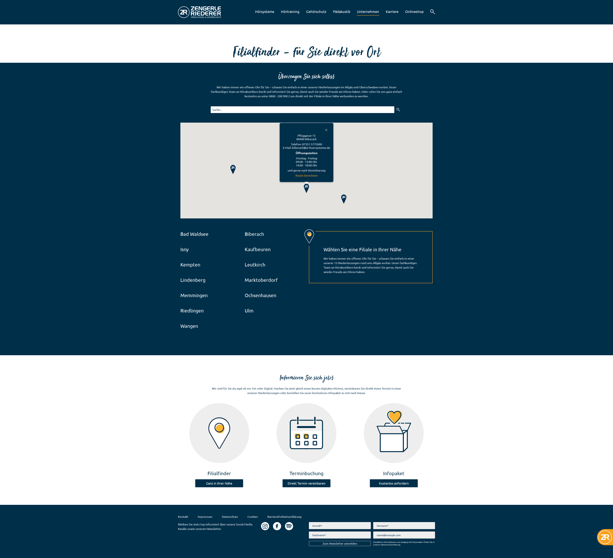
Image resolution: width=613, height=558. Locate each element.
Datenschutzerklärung (390, 544)
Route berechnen (306, 175)
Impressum (205, 516)
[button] (432, 11)
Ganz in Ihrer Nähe (219, 483)
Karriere (388, 11)
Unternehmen (364, 11)
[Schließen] (326, 130)
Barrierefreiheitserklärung (284, 516)
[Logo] (199, 12)
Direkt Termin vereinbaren (306, 483)
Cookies (252, 516)
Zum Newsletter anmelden (340, 543)
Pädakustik (338, 11)
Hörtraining (286, 11)
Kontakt (183, 516)
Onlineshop (410, 11)
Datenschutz (230, 516)
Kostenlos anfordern (394, 483)
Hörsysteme (261, 11)
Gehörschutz (312, 11)
